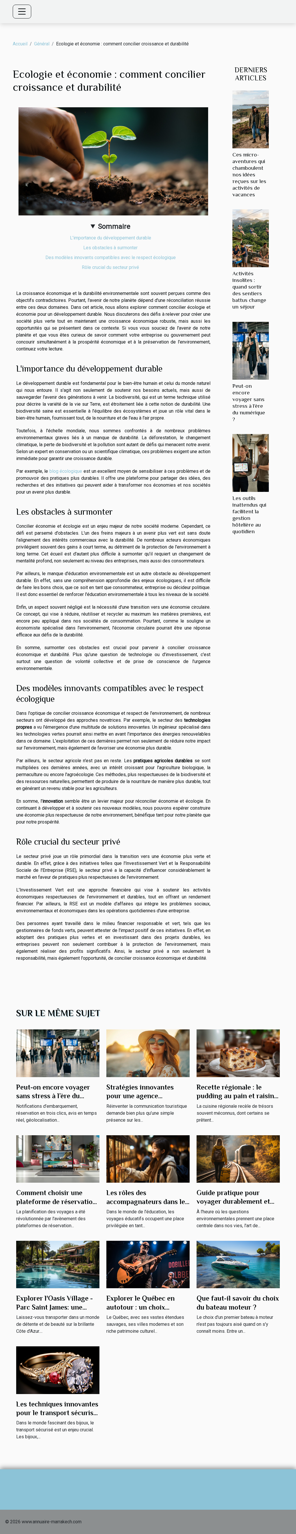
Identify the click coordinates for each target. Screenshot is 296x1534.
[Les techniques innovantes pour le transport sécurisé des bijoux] (57, 1370)
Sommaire (114, 226)
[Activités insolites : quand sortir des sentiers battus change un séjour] (250, 238)
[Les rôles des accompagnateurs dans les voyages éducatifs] (148, 1158)
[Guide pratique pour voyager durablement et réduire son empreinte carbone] (238, 1158)
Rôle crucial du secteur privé (110, 267)
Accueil (20, 44)
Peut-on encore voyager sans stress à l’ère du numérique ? (53, 1096)
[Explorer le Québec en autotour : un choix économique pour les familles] (148, 1264)
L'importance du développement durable (110, 238)
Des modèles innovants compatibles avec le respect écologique (110, 257)
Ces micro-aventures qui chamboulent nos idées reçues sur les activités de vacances (249, 174)
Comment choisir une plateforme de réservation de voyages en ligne (56, 1201)
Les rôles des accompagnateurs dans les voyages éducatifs (147, 1201)
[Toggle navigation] (22, 12)
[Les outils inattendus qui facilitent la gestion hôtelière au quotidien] (250, 462)
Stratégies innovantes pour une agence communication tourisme (145, 1096)
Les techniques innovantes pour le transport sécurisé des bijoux (57, 1413)
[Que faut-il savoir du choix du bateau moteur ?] (238, 1264)
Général (41, 44)
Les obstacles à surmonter (110, 247)
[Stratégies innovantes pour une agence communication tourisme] (148, 1053)
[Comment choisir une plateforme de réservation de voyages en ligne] (57, 1158)
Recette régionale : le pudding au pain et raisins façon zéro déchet (237, 1096)
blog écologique (65, 471)
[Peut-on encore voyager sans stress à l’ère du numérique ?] (250, 350)
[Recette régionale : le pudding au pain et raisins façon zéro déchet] (238, 1053)
